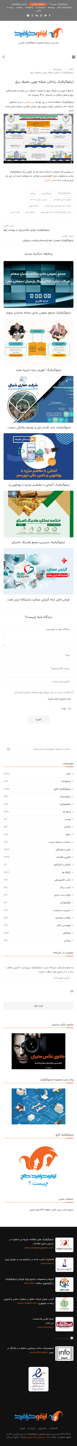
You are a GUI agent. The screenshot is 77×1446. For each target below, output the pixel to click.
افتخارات (53, 1428)
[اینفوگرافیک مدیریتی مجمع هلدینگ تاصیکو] (38, 514)
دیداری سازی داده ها (38, 199)
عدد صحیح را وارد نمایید (59, 699)
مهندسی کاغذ (37, 925)
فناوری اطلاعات (37, 857)
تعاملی (37, 826)
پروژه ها (57, 69)
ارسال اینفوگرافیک (19, 4)
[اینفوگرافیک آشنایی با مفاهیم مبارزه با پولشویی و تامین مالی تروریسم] (38, 456)
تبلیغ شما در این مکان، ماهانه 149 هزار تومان (51, 1210)
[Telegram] (28, 15)
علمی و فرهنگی (37, 849)
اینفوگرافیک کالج (64, 7)
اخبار (37, 773)
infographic (64, 193)
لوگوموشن (37, 902)
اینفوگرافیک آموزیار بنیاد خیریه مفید (38, 370)
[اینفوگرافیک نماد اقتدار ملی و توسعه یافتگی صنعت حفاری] (38, 399)
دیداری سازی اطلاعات (62, 199)
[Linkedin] (37, 15)
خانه (71, 69)
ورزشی (37, 940)
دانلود (37, 834)
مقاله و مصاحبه (37, 918)
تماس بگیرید (50, 180)
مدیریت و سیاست (37, 910)
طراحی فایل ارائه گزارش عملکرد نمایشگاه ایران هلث (38, 600)
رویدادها (51, 7)
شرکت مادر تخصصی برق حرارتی (58, 205)
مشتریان (42, 1428)
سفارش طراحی (38, 4)
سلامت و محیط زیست (37, 842)
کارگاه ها (37, 872)
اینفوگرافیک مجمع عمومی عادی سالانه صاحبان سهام (38, 313)
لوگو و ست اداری (37, 895)
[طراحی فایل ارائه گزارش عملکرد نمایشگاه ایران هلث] (38, 571)
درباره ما (10, 7)
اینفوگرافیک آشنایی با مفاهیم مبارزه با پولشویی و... (39, 485)
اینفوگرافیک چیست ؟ (58, 4)
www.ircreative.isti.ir (27, 1303)
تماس (38, 10)
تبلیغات (19, 7)
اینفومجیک (40, 7)
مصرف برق (30, 212)
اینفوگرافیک (46, 193)
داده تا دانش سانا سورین (38, 1437)
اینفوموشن (37, 804)
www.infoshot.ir (45, 1327)
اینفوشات (29, 7)
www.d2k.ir (29, 1283)
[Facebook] (49, 15)
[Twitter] (45, 15)
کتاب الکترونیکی (37, 880)
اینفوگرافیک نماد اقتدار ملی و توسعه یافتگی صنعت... (38, 428)
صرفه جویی (34, 205)
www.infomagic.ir (39, 1352)
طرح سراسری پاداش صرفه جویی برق (56, 212)
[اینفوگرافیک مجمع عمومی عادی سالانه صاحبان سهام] (38, 284)
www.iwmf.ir (47, 1263)
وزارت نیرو (15, 212)
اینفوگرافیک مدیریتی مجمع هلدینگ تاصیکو (38, 542)
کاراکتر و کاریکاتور (37, 864)
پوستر (37, 819)
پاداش (32, 193)
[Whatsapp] (32, 15)
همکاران (37, 933)
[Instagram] (41, 15)
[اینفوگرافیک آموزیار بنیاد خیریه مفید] (38, 341)
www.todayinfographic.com (39, 1248)
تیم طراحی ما (28, 102)
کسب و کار (37, 887)
